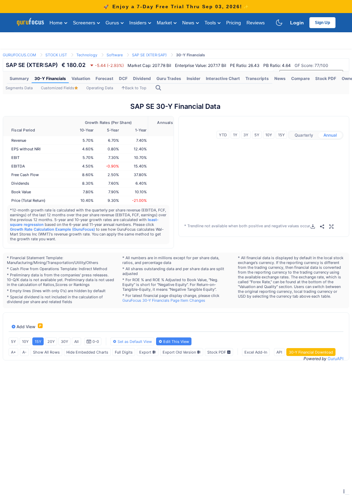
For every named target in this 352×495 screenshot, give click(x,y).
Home (57, 22)
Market (165, 22)
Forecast (104, 78)
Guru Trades (168, 78)
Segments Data (19, 87)
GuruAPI (335, 358)
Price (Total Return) (28, 200)
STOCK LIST (56, 55)
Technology (86, 55)
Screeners (85, 22)
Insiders (138, 22)
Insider (193, 78)
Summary (19, 78)
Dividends (20, 183)
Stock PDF (325, 78)
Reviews (255, 22)
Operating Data (99, 87)
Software (115, 55)
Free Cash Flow (25, 174)
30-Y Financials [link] (190, 55)
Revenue (18, 140)
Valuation (81, 78)
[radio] (303, 135)
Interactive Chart (223, 78)
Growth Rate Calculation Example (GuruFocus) (52, 229)
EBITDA (18, 166)
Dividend (142, 78)
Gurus (113, 22)
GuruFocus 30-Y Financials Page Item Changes (163, 300)
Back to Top (135, 87)
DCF (123, 78)
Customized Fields (57, 87)
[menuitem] (19, 78)
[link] (19, 54)
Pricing (233, 22)
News (189, 22)
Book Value (21, 191)
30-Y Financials (50, 78)
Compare (300, 78)
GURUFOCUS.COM (19, 55)
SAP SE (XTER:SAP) (149, 55)
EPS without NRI (26, 149)
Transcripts (257, 78)
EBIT (15, 157)
